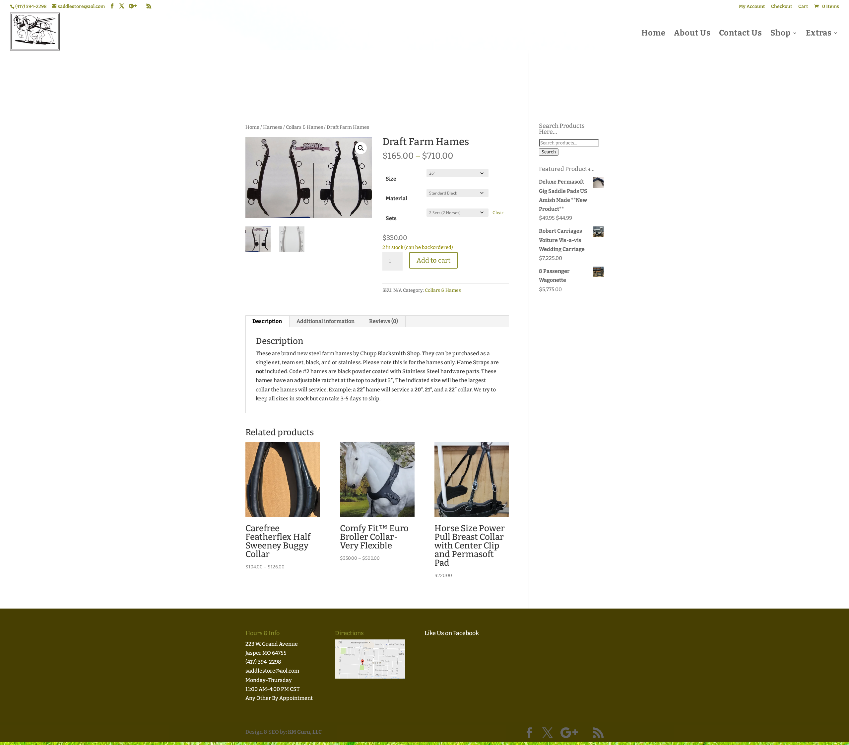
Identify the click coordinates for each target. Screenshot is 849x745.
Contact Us (740, 34)
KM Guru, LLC (305, 732)
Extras (819, 34)
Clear (497, 212)
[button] (361, 148)
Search (549, 152)
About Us (692, 34)
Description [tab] (267, 321)
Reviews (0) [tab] (383, 321)
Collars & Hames (304, 127)
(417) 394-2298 (263, 662)
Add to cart (433, 260)
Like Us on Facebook (451, 633)
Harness (272, 127)
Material (396, 198)
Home (653, 34)
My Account (752, 6)
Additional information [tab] (325, 321)
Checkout (781, 6)
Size (391, 179)
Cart (803, 6)
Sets (391, 218)
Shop (780, 34)
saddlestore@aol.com (272, 671)
